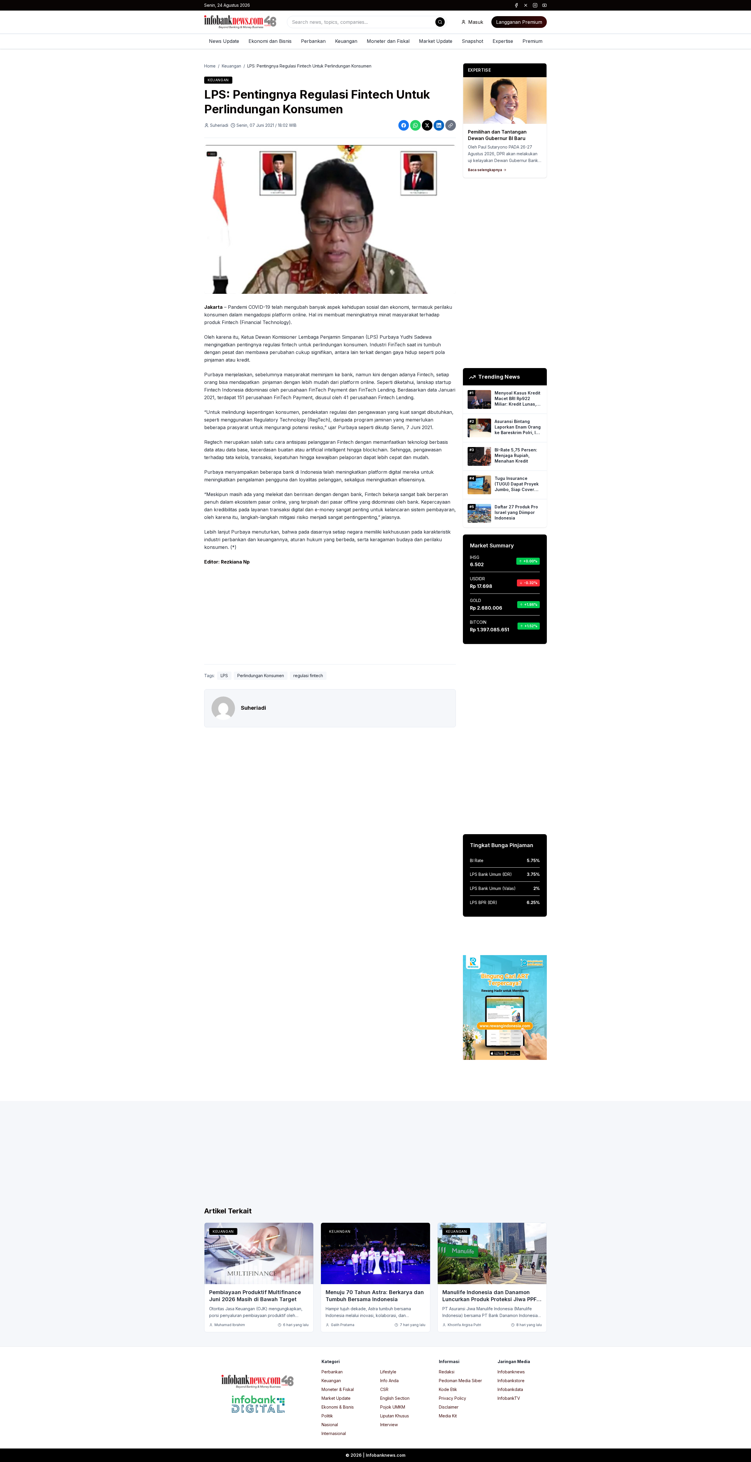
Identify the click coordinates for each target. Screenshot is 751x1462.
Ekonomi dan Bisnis (270, 41)
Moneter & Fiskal (338, 1389)
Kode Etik (448, 1389)
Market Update (435, 41)
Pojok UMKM (392, 1406)
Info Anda (389, 1380)
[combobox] (367, 22)
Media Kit (448, 1415)
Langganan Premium (519, 22)
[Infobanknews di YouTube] (544, 5)
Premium (532, 41)
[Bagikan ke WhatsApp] (415, 125)
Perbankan (313, 41)
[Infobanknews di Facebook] (516, 5)
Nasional (330, 1424)
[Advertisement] (28, 737)
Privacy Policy (452, 1398)
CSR (384, 1389)
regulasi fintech (308, 675)
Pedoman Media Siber (460, 1380)
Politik (327, 1415)
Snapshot (472, 41)
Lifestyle (388, 1371)
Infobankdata (510, 1389)
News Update (224, 41)
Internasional (334, 1433)
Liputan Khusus (394, 1415)
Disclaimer (449, 1406)
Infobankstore (511, 1380)
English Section (395, 1398)
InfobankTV (509, 1398)
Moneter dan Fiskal (388, 41)
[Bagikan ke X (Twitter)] (427, 125)
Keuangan (346, 41)
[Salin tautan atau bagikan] (450, 125)
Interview (389, 1424)
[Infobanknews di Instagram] (535, 5)
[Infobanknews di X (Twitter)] (525, 5)
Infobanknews (511, 1371)
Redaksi (446, 1371)
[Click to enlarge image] (330, 219)
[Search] (440, 22)
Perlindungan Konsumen (260, 675)
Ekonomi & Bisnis (338, 1406)
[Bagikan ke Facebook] (403, 125)
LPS (224, 675)
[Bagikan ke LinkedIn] (439, 125)
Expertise (503, 41)
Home (210, 65)
